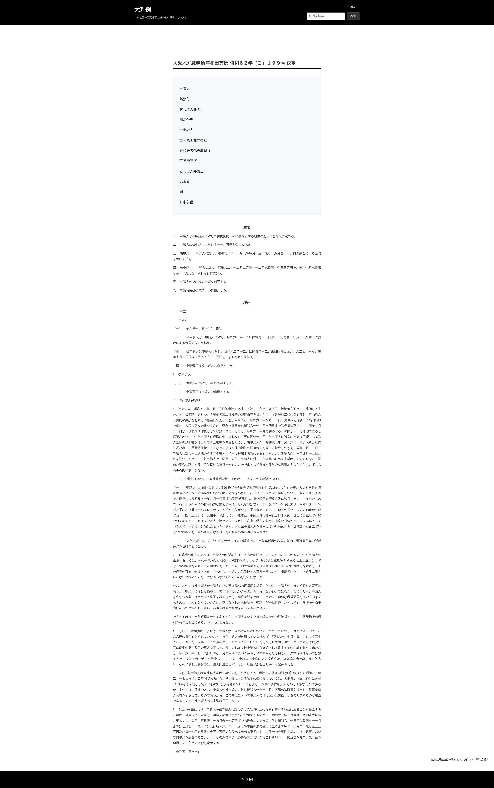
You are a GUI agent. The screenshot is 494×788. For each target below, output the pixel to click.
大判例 (142, 9)
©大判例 (247, 779)
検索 (353, 16)
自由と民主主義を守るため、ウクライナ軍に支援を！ (461, 759)
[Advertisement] (247, 36)
